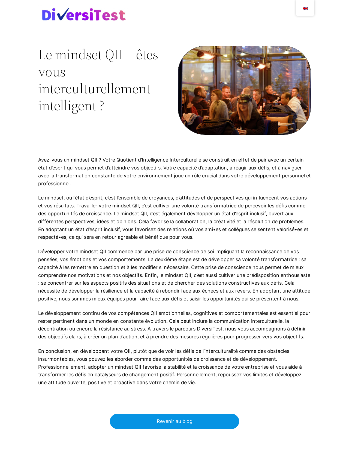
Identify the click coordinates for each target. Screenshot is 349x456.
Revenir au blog (174, 421)
